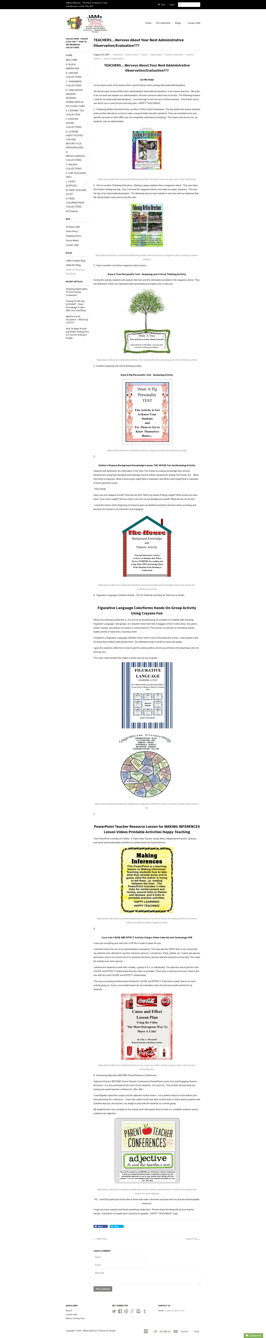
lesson (144, 54)
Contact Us (254, 1335)
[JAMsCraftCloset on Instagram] (138, 1312)
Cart (163, 4)
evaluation (118, 54)
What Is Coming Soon (75, 1318)
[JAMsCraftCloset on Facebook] (120, 1312)
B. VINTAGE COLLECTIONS (74, 75)
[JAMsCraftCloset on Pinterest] (126, 1312)
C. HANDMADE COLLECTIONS (74, 83)
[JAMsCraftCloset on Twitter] (114, 1312)
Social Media (72, 240)
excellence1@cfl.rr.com (174, 1311)
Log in (172, 4)
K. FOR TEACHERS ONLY (76, 175)
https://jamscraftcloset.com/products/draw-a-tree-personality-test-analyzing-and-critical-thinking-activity (147, 360)
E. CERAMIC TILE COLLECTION (75, 112)
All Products (72, 211)
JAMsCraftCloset (89, 1331)
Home (148, 23)
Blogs (178, 23)
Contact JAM (194, 23)
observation (156, 54)
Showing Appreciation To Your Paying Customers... (76, 292)
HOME (69, 55)
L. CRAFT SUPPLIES (71, 183)
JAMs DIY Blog (73, 265)
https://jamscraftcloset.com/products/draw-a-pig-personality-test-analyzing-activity (146, 450)
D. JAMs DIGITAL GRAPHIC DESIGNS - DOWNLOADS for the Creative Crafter (75, 98)
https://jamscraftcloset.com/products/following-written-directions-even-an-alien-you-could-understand (147, 179)
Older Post (101, 1239)
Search (69, 1311)
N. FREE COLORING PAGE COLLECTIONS (75, 202)
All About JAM (73, 227)
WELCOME (71, 60)
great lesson (132, 54)
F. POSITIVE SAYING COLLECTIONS (74, 123)
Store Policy (72, 231)
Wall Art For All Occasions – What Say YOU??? (77, 319)
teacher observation (114, 58)
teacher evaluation (174, 54)
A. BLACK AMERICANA (72, 66)
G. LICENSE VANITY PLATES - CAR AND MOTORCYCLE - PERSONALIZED (75, 139)
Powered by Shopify (107, 1331)
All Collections (163, 23)
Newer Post (191, 1239)
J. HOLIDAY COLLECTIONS (74, 166)
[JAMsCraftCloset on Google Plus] (132, 1312)
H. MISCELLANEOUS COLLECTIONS (75, 156)
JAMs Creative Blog (75, 261)
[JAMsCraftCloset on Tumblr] (145, 1312)
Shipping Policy (73, 236)
